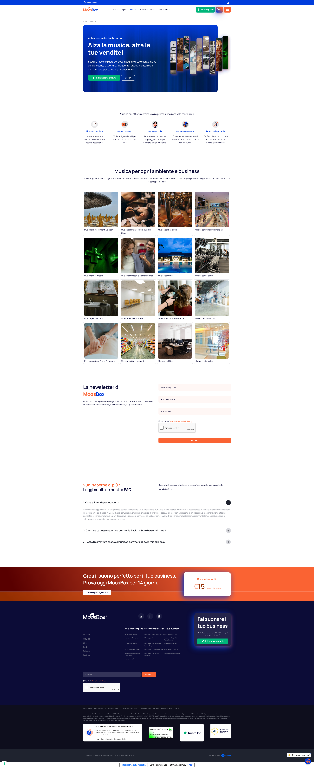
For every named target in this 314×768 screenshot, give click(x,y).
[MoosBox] (90, 9)
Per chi (133, 9)
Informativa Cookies (111, 708)
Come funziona (147, 9)
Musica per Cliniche (170, 634)
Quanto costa (164, 9)
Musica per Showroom (171, 649)
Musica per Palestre (131, 644)
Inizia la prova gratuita (97, 592)
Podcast (87, 655)
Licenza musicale (120, 739)
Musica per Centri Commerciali (154, 634)
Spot (124, 9)
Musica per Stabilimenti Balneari (151, 654)
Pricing (86, 651)
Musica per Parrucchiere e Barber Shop (152, 645)
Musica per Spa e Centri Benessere (132, 654)
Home (85, 21)
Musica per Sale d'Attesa (132, 649)
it (223, 2)
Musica (115, 9)
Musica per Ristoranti (170, 644)
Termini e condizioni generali (149, 708)
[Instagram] (141, 616)
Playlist (86, 638)
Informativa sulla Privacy (181, 421)
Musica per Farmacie (131, 638)
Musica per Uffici (130, 659)
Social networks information (129, 708)
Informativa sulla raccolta (134, 765)
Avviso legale (87, 708)
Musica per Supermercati (172, 653)
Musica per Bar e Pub (131, 634)
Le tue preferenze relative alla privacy (168, 765)
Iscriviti (194, 440)
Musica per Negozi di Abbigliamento (170, 639)
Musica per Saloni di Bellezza (153, 649)
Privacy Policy (98, 708)
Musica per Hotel (149, 638)
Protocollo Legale (166, 708)
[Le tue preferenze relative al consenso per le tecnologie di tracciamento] (4, 763)
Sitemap (177, 708)
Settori (86, 647)
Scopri (128, 77)
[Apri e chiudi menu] (227, 10)
